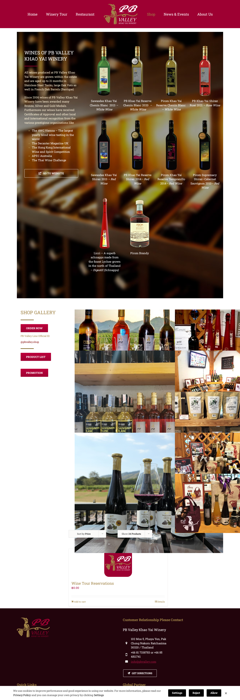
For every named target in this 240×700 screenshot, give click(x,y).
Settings (99, 695)
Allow (214, 693)
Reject (196, 693)
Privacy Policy (22, 695)
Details (161, 601)
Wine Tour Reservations (92, 583)
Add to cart (80, 601)
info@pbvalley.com (143, 661)
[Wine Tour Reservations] (118, 563)
